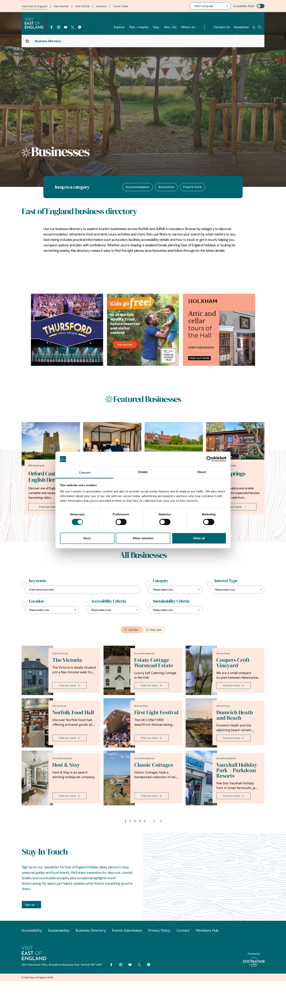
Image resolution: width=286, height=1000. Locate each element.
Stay (156, 27)
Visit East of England (34, 6)
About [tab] (201, 472)
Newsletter (241, 27)
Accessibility (32, 930)
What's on (188, 27)
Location (36, 601)
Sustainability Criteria (171, 601)
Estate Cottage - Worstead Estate (153, 663)
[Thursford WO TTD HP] (67, 330)
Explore (119, 27)
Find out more (48, 506)
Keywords (37, 580)
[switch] (121, 522)
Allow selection (143, 538)
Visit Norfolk (61, 6)
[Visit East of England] (34, 23)
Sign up (30, 904)
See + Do (170, 27)
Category (160, 580)
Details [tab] (143, 472)
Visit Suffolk (82, 6)
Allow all (199, 538)
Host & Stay (66, 765)
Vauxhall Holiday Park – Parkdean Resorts (236, 770)
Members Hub (207, 930)
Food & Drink (192, 187)
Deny (86, 538)
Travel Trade (120, 6)
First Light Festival (156, 712)
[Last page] (160, 821)
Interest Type (226, 580)
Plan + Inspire (138, 27)
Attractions (166, 187)
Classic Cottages (153, 765)
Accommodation (137, 187)
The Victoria (67, 660)
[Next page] (153, 821)
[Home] (27, 41)
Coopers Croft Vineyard (233, 663)
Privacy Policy (159, 930)
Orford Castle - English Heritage (47, 476)
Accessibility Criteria (108, 601)
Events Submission (127, 930)
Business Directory (91, 930)
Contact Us (222, 27)
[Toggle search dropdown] (259, 27)
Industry (101, 6)
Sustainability (58, 930)
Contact (183, 930)
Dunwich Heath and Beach (234, 715)
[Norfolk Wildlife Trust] (143, 330)
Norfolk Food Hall (73, 712)
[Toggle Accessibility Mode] (260, 6)
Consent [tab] (84, 472)
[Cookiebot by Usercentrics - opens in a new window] (209, 459)
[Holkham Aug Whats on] (219, 330)
